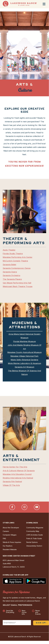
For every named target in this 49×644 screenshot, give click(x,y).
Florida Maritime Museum (24, 341)
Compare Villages (9, 535)
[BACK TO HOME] (20, 6)
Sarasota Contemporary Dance (16, 268)
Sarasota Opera (10, 272)
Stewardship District (34, 546)
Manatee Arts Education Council (17, 474)
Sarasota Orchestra (11, 275)
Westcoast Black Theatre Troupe (17, 286)
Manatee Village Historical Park (24, 356)
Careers (6, 531)
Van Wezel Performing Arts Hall (17, 283)
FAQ (4, 539)
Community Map (32, 531)
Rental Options (32, 542)
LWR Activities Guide (34, 535)
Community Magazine (34, 528)
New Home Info (24, 612)
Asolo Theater (9, 250)
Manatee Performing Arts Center (17, 257)
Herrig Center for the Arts (15, 467)
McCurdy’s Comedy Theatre (15, 261)
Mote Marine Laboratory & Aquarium (24, 363)
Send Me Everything (10, 611)
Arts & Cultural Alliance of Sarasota (19, 470)
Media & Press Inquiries (12, 542)
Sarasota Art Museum (24, 367)
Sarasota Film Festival (12, 481)
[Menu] (44, 4)
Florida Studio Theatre (13, 253)
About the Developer (11, 528)
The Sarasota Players (12, 279)
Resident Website (10, 550)
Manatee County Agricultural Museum (24, 352)
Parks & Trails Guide (34, 539)
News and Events (38, 612)
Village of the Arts (11, 485)
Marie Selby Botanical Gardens (24, 360)
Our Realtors (7, 546)
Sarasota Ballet (9, 264)
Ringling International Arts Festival (18, 478)
